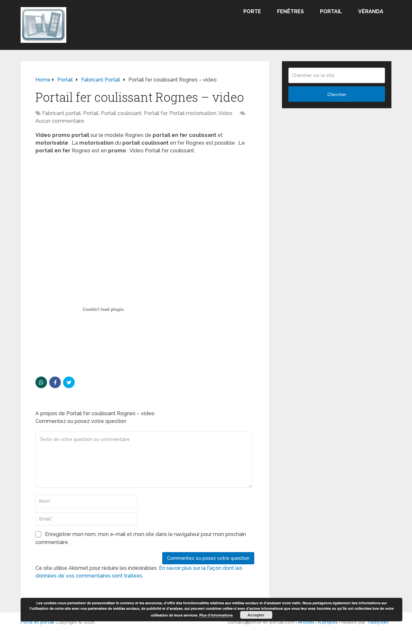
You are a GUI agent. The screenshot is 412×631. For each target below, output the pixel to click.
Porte (252, 11)
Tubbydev (378, 622)
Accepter (256, 615)
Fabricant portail (61, 113)
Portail (331, 11)
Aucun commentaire (59, 121)
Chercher (336, 94)
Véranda (370, 11)
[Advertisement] (144, 206)
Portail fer (155, 113)
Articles (306, 622)
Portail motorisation (192, 113)
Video (225, 113)
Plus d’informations (216, 615)
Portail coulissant (121, 113)
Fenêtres (290, 11)
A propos (328, 622)
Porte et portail (37, 622)
